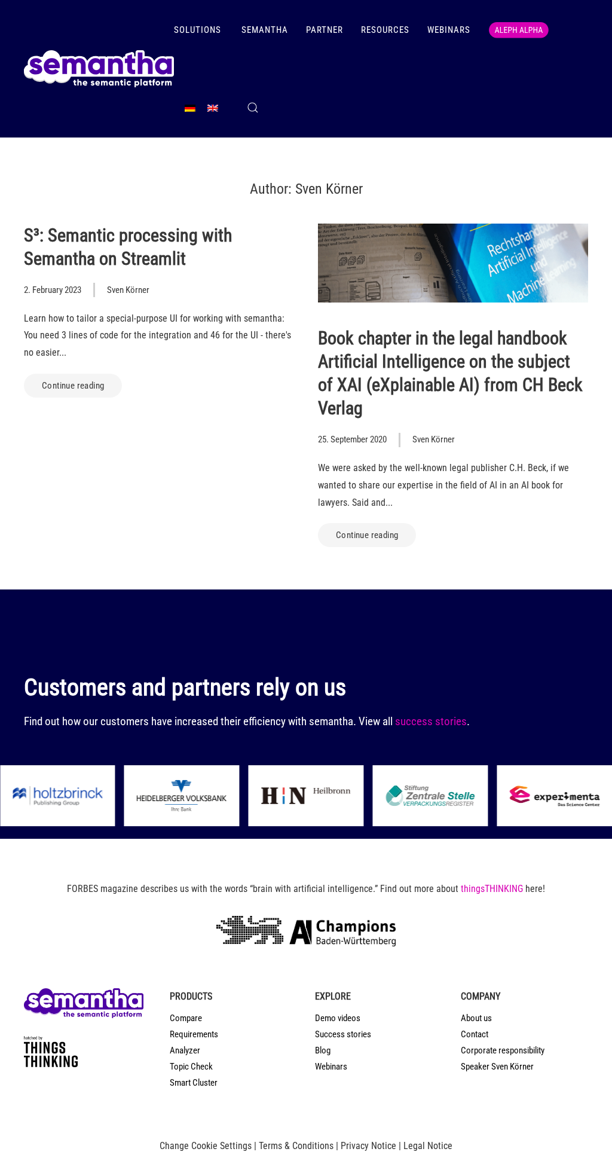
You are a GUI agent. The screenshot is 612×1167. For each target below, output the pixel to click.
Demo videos (337, 1018)
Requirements (194, 1034)
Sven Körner (128, 290)
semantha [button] (264, 30)
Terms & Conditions (296, 1145)
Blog (323, 1050)
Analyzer (185, 1050)
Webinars (448, 30)
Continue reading (73, 385)
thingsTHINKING (492, 888)
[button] (253, 108)
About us (476, 1018)
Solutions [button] (199, 30)
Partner (324, 30)
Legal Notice (427, 1145)
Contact (474, 1034)
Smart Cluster (194, 1082)
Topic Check (191, 1066)
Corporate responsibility (502, 1050)
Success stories (343, 1034)
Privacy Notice (368, 1145)
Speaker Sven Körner (497, 1066)
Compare (186, 1018)
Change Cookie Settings (206, 1145)
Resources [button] (385, 30)
